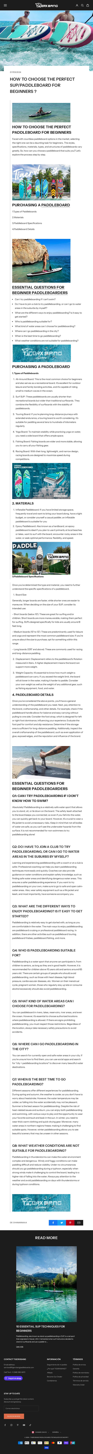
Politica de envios (79, 1365)
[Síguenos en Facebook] (5, 1425)
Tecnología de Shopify (60, 1437)
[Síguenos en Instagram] (11, 1425)
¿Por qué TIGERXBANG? (56, 1369)
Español (55, 1432)
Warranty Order (79, 1385)
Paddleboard (55, 205)
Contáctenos (52, 1381)
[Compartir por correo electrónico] (79, 1222)
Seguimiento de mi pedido (57, 1365)
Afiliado (50, 1373)
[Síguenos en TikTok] (30, 1425)
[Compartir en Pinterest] (70, 1222)
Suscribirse (14, 1416)
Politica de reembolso (81, 1373)
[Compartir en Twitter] (62, 1222)
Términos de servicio (81, 1381)
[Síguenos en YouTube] (24, 1425)
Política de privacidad (81, 1377)
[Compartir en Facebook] (53, 1222)
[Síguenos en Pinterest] (17, 1425)
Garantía (76, 1369)
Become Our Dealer (54, 1377)
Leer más (19, 1347)
